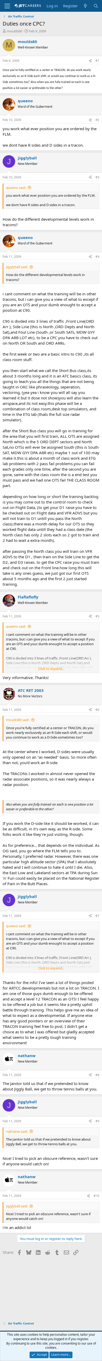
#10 (96, 1196)
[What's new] (85, 6)
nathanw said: (17, 1131)
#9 (97, 1121)
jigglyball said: (17, 267)
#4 (97, 256)
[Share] (90, 61)
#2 (97, 120)
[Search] (96, 6)
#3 (97, 177)
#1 (97, 60)
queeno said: (16, 187)
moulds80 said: (17, 719)
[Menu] (7, 6)
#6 (97, 710)
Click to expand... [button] (51, 668)
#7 (97, 916)
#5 (97, 616)
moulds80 (14, 31)
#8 (97, 1075)
